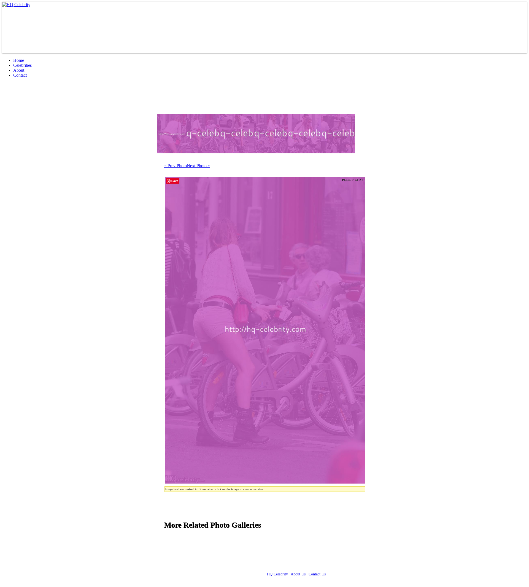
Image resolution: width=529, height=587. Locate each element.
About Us (298, 574)
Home (18, 60)
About (18, 70)
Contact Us (317, 574)
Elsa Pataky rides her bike (51, 98)
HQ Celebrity (277, 574)
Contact (20, 75)
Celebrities (22, 65)
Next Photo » (198, 165)
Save (174, 181)
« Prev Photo (175, 165)
